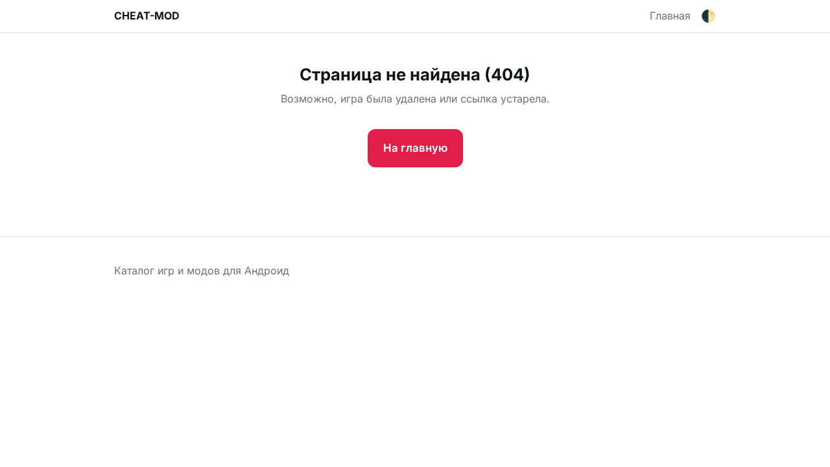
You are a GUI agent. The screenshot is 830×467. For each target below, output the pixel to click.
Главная (670, 15)
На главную (415, 147)
